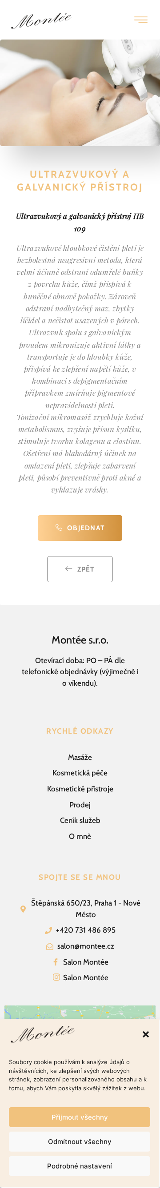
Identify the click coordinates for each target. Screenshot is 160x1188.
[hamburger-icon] (141, 21)
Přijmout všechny (80, 1117)
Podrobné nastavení (79, 1166)
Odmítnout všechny (80, 1141)
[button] (145, 1034)
